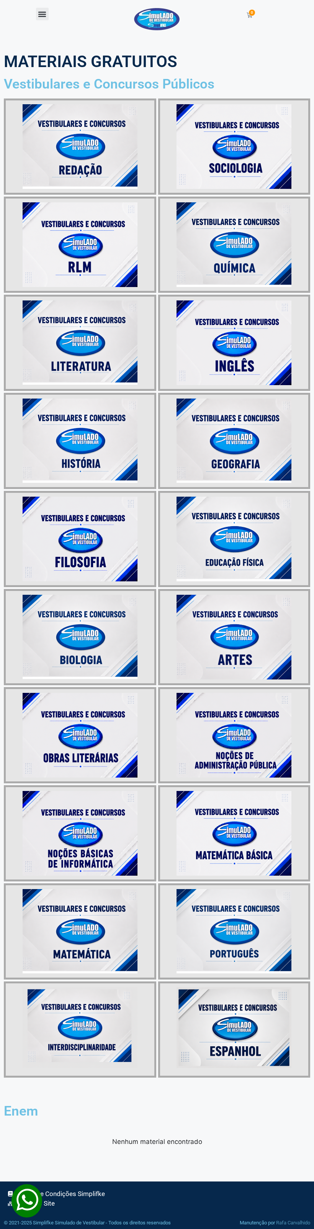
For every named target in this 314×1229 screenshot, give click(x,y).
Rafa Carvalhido (293, 1223)
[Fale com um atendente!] (26, 1212)
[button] (42, 14)
